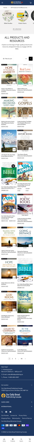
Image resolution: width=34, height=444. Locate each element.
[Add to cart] (14, 149)
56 (21, 358)
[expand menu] (2, 3)
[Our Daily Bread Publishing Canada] (17, 2)
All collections (17, 29)
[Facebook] (6, 411)
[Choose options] (14, 83)
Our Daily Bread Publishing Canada (16, 432)
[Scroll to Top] (31, 435)
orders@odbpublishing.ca (15, 374)
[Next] (24, 358)
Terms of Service (27, 418)
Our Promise (5, 415)
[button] (31, 3)
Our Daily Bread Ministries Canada (11, 421)
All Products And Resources (19, 7)
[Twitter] (2, 411)
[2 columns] (31, 59)
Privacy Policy (23, 415)
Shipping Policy (5, 418)
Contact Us (13, 415)
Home (5, 7)
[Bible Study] (8, 15)
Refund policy (16, 418)
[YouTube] (10, 411)
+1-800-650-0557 (13, 377)
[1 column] (26, 59)
